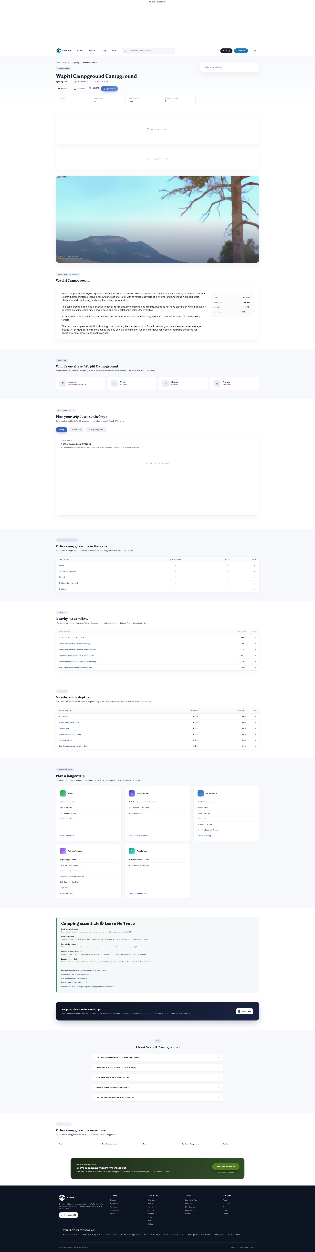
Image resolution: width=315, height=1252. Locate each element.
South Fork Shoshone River (139, 865)
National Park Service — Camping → (75, 974)
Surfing (150, 1224)
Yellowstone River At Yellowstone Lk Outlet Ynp (77, 662)
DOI (255, 1247)
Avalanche (113, 1214)
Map (104, 51)
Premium (226, 1203)
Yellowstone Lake (204, 813)
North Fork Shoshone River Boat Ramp (143, 802)
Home (58, 63)
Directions (79, 89)
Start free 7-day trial (226, 1166)
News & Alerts (190, 1203)
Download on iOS (70, 1215)
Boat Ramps (152, 1214)
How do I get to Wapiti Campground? (112, 1087)
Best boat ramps (152, 1234)
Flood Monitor (190, 1210)
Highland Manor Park (68, 813)
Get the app (244, 1011)
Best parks (112, 1234)
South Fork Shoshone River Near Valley (74, 644)
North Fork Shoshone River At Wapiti (73, 638)
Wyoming (76, 63)
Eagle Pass (64, 888)
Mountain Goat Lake (205, 824)
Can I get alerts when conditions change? (115, 1097)
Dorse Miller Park (66, 819)
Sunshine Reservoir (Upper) (208, 830)
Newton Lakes (203, 807)
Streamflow (114, 1203)
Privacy (225, 1210)
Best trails (220, 1234)
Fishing (150, 1207)
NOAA (241, 1247)
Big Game (63, 589)
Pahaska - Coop (65, 740)
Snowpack (113, 1200)
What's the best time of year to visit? (112, 1077)
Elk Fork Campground (67, 571)
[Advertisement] (157, 24)
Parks (150, 1217)
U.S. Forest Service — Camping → (74, 978)
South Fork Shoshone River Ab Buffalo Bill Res (77, 650)
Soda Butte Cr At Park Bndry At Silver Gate (75, 667)
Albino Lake (202, 819)
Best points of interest (199, 1234)
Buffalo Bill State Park (68, 802)
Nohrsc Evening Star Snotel (70, 734)
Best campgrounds (93, 1234)
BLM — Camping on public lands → (74, 982)
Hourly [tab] (61, 430)
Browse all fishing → (205, 836)
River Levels (114, 1210)
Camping (66, 63)
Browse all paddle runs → (138, 893)
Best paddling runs (174, 1234)
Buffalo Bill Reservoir (136, 813)
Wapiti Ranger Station (68, 860)
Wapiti (61, 565)
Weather (188, 1214)
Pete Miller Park (66, 807)
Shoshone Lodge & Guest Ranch (72, 871)
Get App (227, 51)
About (225, 1200)
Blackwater (63, 716)
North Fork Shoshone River (139, 860)
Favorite (62, 89)
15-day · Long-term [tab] (96, 430)
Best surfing (234, 1234)
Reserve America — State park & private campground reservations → (87, 986)
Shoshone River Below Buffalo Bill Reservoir (76, 656)
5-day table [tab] (76, 430)
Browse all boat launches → (139, 836)
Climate (80, 51)
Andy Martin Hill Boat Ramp (139, 807)
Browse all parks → (67, 836)
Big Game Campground (68, 583)
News (114, 51)
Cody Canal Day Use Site (69, 882)
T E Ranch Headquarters (69, 865)
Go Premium (241, 51)
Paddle (150, 1203)
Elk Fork (62, 577)
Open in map (109, 89)
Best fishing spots (130, 1234)
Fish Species (190, 1207)
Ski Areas (151, 1200)
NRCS (246, 1247)
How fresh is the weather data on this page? (116, 1067)
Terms (225, 1207)
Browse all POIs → (66, 893)
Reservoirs (114, 1207)
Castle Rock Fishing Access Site (72, 876)
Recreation (93, 51)
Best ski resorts (71, 1234)
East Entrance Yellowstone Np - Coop (74, 746)
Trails (150, 1220)
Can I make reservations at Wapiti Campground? (118, 1057)
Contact (225, 1214)
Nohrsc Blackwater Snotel (69, 722)
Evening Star (64, 728)
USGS (236, 1247)
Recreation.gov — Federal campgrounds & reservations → (83, 970)
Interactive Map (191, 1200)
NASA (251, 1247)
